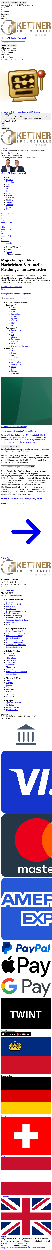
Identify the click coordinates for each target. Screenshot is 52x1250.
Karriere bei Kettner (14, 647)
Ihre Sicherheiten (13, 638)
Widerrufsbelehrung (14, 615)
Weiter (4, 289)
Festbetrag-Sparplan (14, 705)
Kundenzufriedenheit (14, 640)
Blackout (14, 341)
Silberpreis (10, 689)
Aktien (14, 312)
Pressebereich (11, 606)
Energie (14, 344)
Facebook (10, 696)
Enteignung (15, 339)
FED (13, 325)
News (8, 207)
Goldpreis (10, 687)
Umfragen (15, 373)
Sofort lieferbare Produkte (16, 672)
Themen (9, 202)
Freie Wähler (16, 364)
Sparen (14, 318)
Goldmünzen (11, 653)
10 (11, 287)
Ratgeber (9, 683)
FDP (13, 355)
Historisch (10, 198)
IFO (12, 332)
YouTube (9, 692)
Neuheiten (10, 182)
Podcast (9, 685)
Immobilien (15, 314)
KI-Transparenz (12, 613)
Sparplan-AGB (12, 710)
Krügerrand (10, 665)
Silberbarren (11, 660)
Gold (8, 184)
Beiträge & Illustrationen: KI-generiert (16, 293)
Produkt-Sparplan (13, 707)
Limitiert (9, 200)
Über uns (9, 209)
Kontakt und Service (14, 604)
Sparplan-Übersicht (13, 703)
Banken (14, 321)
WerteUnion (16, 362)
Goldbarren (10, 656)
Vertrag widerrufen (13, 618)
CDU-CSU (15, 357)
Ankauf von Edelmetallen (16, 642)
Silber (8, 186)
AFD (13, 360)
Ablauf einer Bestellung (15, 633)
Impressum (10, 622)
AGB (8, 624)
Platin (8, 189)
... (13, 287)
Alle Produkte (11, 674)
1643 (16, 287)
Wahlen (14, 371)
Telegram (10, 694)
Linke (13, 367)
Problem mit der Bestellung (17, 620)
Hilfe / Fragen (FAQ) (14, 631)
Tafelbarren (10, 662)
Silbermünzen (11, 658)
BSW (13, 369)
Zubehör (9, 205)
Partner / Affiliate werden (16, 645)
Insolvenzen (16, 330)
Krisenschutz (11, 195)
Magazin (10, 249)
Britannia (9, 669)
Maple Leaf (10, 667)
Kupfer (9, 193)
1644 (20, 287)
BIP (12, 335)
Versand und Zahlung (14, 636)
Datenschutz (11, 609)
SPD (13, 351)
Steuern (14, 337)
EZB (13, 323)
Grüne (13, 353)
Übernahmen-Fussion (19, 346)
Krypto (14, 316)
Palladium (10, 191)
